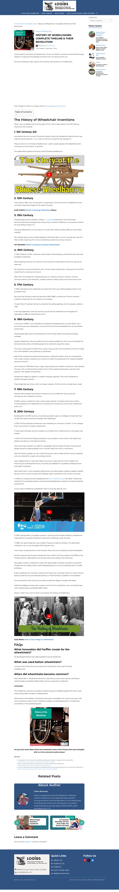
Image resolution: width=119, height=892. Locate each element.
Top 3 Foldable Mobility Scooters (101, 58)
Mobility (58, 867)
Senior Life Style (61, 873)
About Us (58, 860)
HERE (48, 808)
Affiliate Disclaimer (99, 880)
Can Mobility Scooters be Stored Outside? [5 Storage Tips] (102, 39)
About (69, 13)
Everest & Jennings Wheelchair (37, 210)
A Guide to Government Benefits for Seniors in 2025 (102, 74)
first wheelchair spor (56, 479)
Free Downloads (76, 13)
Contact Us (59, 864)
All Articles (91, 13)
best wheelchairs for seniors (55, 106)
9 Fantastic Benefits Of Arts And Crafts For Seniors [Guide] (62, 823)
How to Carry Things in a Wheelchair (39, 639)
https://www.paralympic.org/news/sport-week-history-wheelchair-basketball (37, 769)
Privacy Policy (82, 880)
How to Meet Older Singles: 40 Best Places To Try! (101, 49)
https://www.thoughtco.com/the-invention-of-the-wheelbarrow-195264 (36, 761)
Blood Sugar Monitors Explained (35, 822)
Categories (93, 17)
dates (36, 139)
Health (98, 62)
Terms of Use (74, 880)
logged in (28, 842)
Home (23, 13)
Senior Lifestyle (59, 13)
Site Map (90, 880)
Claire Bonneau (50, 45)
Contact (84, 13)
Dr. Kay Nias (49, 220)
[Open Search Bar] (97, 13)
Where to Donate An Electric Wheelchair (42, 245)
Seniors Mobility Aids (32, 13)
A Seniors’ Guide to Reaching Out (101, 65)
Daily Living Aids (47, 13)
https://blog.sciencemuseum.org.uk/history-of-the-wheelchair (33, 765)
